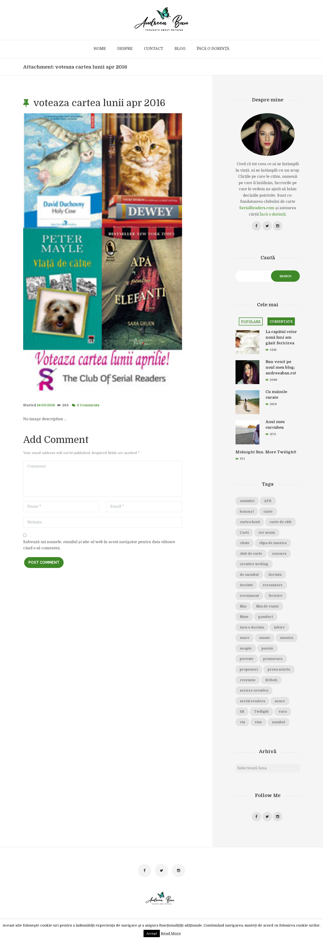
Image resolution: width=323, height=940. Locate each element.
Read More (171, 933)
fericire (275, 596)
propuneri (249, 669)
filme (244, 617)
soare (280, 701)
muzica (286, 638)
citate (244, 543)
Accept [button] (151, 933)
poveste (246, 659)
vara (283, 711)
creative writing (254, 564)
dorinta (275, 574)
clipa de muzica (273, 543)
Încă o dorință (273, 214)
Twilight (261, 711)
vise (258, 722)
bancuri (247, 511)
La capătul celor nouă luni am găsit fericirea (281, 337)
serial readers (252, 701)
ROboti (271, 680)
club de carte (251, 553)
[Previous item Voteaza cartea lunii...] (63, 252)
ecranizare (273, 585)
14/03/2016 (46, 405)
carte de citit (280, 522)
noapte (246, 648)
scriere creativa (254, 690)
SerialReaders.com (256, 208)
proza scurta (279, 669)
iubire (279, 627)
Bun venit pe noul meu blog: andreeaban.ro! (281, 367)
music (264, 638)
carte (268, 511)
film (243, 606)
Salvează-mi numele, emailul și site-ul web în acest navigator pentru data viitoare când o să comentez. (99, 545)
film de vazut (267, 606)
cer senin (266, 532)
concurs (279, 553)
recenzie (248, 680)
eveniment (249, 596)
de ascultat (249, 574)
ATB (267, 501)
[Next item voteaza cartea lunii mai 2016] (142, 252)
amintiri (247, 501)
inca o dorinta (252, 627)
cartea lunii (250, 522)
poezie (267, 648)
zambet (278, 722)
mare (244, 638)
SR (242, 711)
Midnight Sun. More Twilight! (266, 452)
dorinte (246, 585)
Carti (244, 532)
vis (242, 722)
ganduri (265, 617)
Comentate (281, 321)
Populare (251, 321)
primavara (272, 659)
